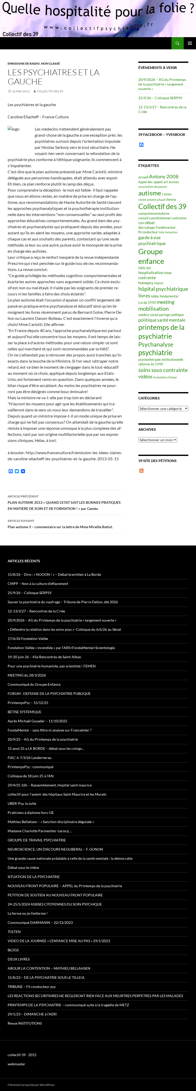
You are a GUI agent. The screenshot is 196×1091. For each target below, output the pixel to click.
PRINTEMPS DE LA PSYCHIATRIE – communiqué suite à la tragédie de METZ (68, 1005)
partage (164, 315)
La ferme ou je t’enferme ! (28, 913)
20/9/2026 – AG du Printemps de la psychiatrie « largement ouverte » (162, 84)
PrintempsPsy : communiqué (30, 767)
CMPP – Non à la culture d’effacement (38, 583)
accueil (143, 177)
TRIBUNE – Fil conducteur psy (32, 986)
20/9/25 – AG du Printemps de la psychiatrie (43, 739)
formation (171, 232)
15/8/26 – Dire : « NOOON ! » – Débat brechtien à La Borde (54, 574)
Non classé (50, 63)
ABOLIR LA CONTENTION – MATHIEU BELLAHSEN (49, 968)
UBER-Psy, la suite (22, 803)
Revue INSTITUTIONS (25, 1023)
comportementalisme (153, 213)
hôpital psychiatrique (163, 288)
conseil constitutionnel (154, 218)
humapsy (145, 282)
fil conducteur (148, 232)
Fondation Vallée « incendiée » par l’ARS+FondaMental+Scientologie (61, 647)
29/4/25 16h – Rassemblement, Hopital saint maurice (50, 785)
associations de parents (152, 186)
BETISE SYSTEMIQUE (24, 712)
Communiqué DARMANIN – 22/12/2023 (40, 922)
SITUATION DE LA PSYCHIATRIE (34, 876)
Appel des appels (150, 182)
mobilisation (153, 308)
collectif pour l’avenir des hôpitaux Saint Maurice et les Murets (57, 794)
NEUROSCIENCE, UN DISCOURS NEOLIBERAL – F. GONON (55, 849)
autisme (149, 193)
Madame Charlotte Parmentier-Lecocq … (40, 831)
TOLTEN (14, 931)
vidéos (145, 376)
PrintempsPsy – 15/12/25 (28, 702)
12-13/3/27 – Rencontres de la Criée (36, 611)
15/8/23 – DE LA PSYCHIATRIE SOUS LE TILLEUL (46, 977)
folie (161, 232)
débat (150, 222)
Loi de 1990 (147, 302)
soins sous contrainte (163, 370)
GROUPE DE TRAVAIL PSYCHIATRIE (37, 840)
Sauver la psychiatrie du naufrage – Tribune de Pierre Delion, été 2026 (63, 602)
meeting (165, 302)
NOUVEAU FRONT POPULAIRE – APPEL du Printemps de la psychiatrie (65, 886)
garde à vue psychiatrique (152, 240)
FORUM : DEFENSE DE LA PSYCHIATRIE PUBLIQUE (49, 693)
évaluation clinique (165, 377)
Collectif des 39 (50, 91)
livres (144, 295)
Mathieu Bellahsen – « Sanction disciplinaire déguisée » (51, 822)
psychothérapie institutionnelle (160, 359)
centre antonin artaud (151, 199)
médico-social (148, 315)
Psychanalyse (155, 344)
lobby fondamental (164, 296)
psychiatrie (155, 352)
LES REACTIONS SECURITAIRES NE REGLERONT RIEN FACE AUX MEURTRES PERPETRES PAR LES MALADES (95, 996)
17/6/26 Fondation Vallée (28, 638)
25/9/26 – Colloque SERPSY (160, 98)
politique (177, 315)
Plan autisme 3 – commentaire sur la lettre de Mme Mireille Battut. (60, 524)
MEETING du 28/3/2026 (27, 675)
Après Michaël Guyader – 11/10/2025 (37, 721)
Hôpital (158, 283)
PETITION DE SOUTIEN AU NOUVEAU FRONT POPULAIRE (55, 895)
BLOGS (13, 950)
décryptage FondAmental (156, 227)
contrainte (179, 218)
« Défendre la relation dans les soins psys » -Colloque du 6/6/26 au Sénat (64, 629)
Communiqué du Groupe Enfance (34, 684)
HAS (141, 268)
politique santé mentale (161, 320)
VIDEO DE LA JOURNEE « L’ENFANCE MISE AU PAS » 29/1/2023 (59, 941)
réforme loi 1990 (150, 364)
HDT (148, 268)
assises (174, 182)
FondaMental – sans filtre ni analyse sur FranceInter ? (50, 730)
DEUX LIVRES (19, 959)
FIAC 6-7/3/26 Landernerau (30, 757)
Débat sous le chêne (23, 867)
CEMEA (167, 194)
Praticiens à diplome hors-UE (31, 812)
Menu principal (190, 43)
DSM (141, 223)
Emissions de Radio (24, 63)
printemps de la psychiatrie (161, 331)
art (166, 182)
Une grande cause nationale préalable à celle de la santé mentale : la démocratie (70, 858)
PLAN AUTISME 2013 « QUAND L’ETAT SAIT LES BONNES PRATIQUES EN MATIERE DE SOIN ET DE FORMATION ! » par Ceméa (64, 502)
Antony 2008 (164, 176)
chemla (171, 199)
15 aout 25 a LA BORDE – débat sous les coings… (46, 748)
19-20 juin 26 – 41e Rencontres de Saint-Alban (44, 657)
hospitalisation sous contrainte (155, 275)
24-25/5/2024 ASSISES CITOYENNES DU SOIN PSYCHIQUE (55, 904)
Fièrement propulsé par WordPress (31, 1085)
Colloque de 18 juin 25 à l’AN (31, 776)
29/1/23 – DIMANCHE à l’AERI (32, 1014)
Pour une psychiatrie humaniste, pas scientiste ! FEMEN (52, 666)
